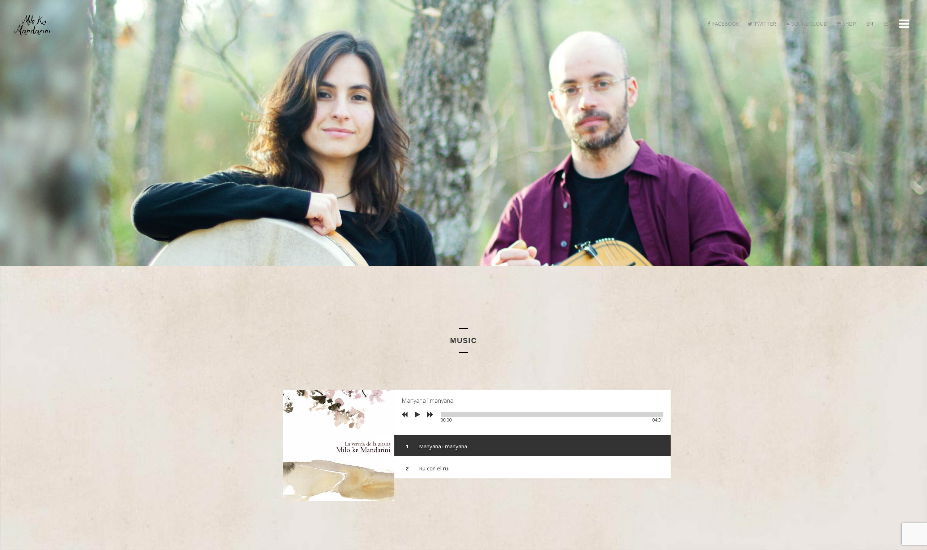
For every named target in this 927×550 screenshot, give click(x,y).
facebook (724, 23)
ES (885, 23)
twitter (764, 23)
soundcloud (808, 23)
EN (869, 23)
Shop (848, 23)
